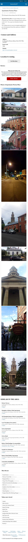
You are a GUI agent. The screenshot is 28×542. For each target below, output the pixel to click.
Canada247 (14, 536)
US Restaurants (22, 535)
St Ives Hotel (5, 436)
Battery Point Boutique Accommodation (11, 443)
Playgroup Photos (8, 478)
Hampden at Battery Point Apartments (11, 410)
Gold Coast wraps (5, 517)
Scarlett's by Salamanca (7, 449)
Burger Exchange (5, 507)
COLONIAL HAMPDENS (8, 461)
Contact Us (20, 532)
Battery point (16, 8)
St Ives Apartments (6, 428)
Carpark (4, 501)
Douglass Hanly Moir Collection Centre (10, 513)
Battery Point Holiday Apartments (10, 455)
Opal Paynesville (5, 515)
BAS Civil (7, 484)
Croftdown (7, 488)
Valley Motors (5, 511)
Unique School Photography (10, 480)
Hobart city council (9, 8)
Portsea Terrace (5, 403)
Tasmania (4, 8)
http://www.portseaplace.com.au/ (10, 50)
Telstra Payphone (8, 490)
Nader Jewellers (5, 503)
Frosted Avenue (8, 474)
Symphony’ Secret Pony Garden (11, 486)
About (18, 531)
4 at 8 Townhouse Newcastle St (9, 422)
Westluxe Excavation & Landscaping (12, 482)
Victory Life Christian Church (8, 505)
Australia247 (14, 4)
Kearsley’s (4, 523)
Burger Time (4, 509)
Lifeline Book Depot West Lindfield (9, 521)
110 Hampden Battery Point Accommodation (12, 416)
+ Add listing (12, 531)
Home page (5, 531)
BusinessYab (14, 535)
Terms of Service (12, 532)
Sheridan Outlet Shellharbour (8, 519)
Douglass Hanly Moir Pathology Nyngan (11, 492)
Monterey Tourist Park (9, 476)
